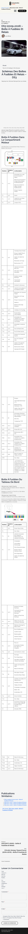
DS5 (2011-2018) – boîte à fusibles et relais (15, 803)
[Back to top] (24, 931)
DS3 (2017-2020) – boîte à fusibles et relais (15, 802)
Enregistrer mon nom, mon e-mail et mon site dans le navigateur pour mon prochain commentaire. (14, 918)
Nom (3, 901)
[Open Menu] (15, 11)
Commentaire (4, 891)
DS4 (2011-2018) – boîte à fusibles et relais (15, 805)
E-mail (3, 908)
